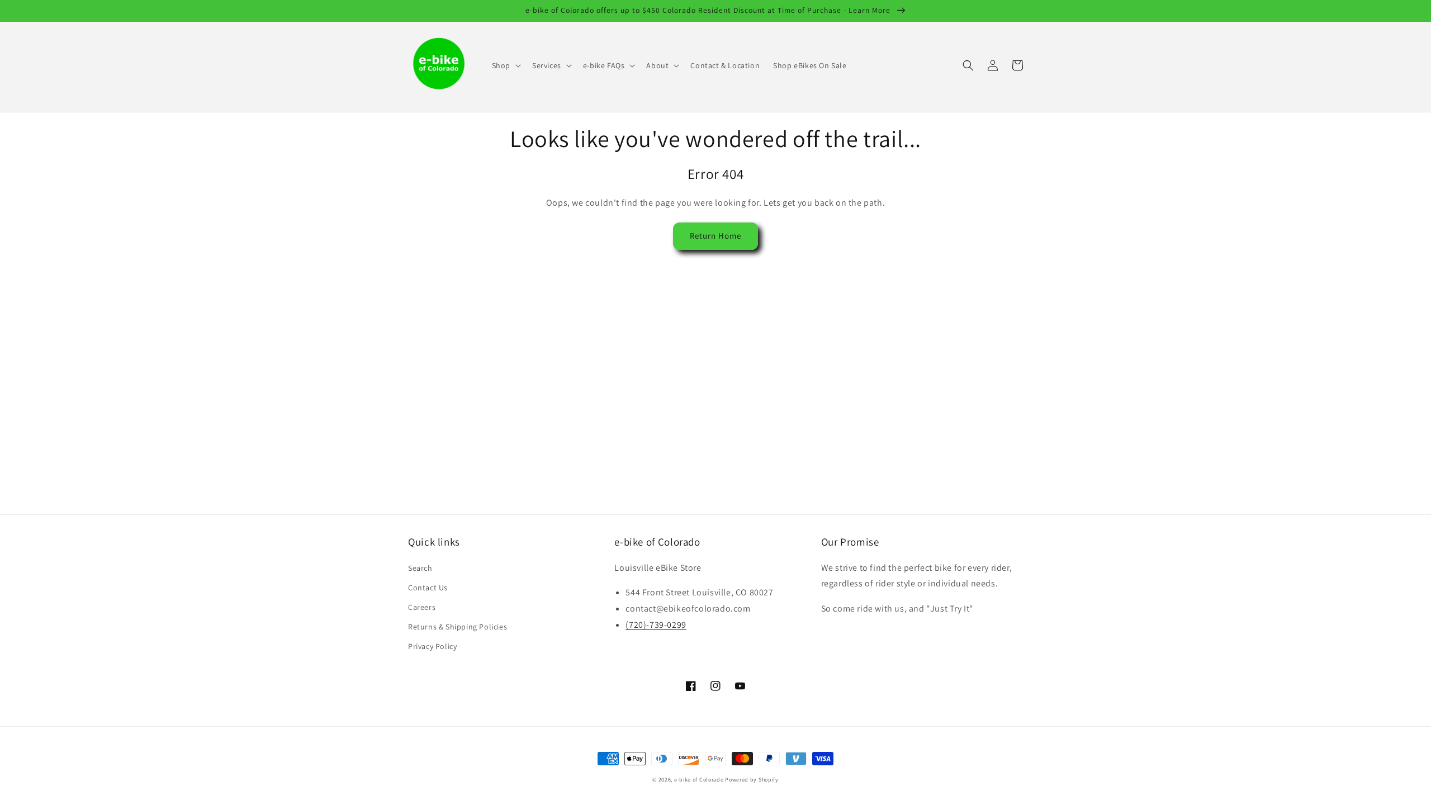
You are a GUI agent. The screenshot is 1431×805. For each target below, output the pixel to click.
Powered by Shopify (752, 779)
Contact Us (428, 588)
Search (420, 568)
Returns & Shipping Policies (457, 627)
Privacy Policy (432, 646)
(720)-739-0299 (656, 625)
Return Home (715, 235)
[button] (505, 65)
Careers (421, 607)
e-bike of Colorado (699, 779)
